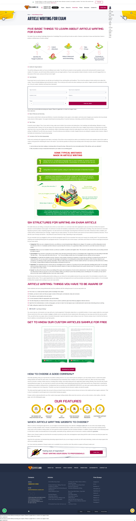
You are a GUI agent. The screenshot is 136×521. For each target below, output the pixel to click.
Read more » (54, 2)
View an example (54, 346)
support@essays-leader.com (36, 489)
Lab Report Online (72, 504)
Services (58, 467)
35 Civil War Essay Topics (54, 481)
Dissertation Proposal (73, 496)
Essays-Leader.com (82, 425)
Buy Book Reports (52, 494)
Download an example (68, 369)
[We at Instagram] (33, 493)
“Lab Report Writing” (41, 309)
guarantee (95, 431)
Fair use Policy (104, 511)
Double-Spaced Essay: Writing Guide (56, 497)
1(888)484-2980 (47, 6)
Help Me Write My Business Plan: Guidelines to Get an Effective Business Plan (77, 501)
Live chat (55, 7)
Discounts (86, 7)
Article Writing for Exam (53, 491)
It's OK (99, 2)
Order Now (75, 7)
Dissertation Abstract (53, 496)
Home (62, 7)
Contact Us (93, 7)
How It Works (67, 467)
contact (50, 314)
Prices (81, 7)
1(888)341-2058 (47, 8)
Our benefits (93, 467)
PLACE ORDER (54, 343)
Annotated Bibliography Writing (75, 488)
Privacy (88, 511)
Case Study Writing (72, 494)
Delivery (96, 511)
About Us (68, 7)
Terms (81, 511)
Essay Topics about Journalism (55, 499)
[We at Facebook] (29, 493)
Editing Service (71, 497)
